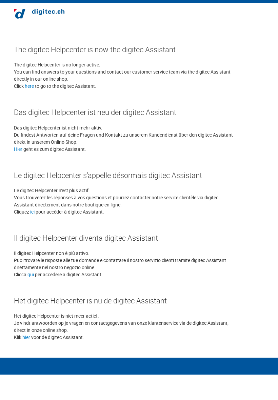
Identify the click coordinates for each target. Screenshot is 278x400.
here (29, 86)
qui (30, 274)
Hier (18, 149)
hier (26, 337)
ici (32, 211)
